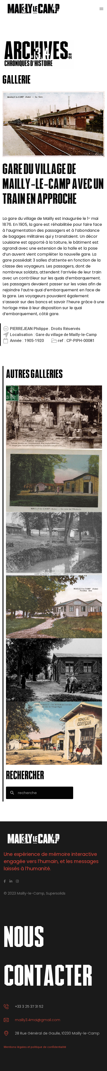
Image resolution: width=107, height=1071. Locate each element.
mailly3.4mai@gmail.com (37, 1019)
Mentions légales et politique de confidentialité (35, 1047)
